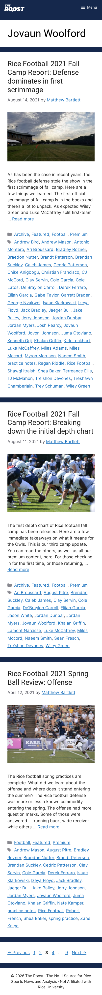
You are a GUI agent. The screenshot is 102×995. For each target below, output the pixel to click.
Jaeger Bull (60, 310)
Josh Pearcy (49, 325)
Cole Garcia (61, 279)
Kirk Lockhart (77, 340)
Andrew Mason (56, 242)
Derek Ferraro (72, 287)
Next (79, 952)
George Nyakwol (23, 302)
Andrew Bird (26, 242)
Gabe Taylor (46, 295)
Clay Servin (37, 279)
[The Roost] (14, 7)
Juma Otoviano (76, 333)
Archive (21, 234)
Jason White (19, 615)
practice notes (21, 363)
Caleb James (38, 264)
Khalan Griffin (47, 340)
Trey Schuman (49, 386)
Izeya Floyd (42, 880)
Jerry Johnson (36, 317)
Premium (79, 234)
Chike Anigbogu (23, 272)
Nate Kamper (70, 903)
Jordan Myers (21, 325)
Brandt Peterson (56, 257)
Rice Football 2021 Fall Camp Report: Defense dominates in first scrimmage (43, 77)
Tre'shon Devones (53, 378)
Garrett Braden (76, 295)
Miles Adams (54, 348)
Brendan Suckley (24, 865)
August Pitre (56, 592)
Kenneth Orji (19, 340)
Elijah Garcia (19, 295)
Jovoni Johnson (43, 333)
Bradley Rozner (71, 249)
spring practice (63, 918)
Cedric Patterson (70, 264)
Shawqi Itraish (21, 370)
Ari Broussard (39, 249)
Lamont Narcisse (24, 630)
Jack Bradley (33, 310)
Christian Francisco (60, 272)
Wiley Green (78, 386)
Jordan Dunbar (66, 317)
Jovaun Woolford (38, 623)
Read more (23, 218)
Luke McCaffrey (23, 348)
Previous (18, 952)
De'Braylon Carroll (38, 287)
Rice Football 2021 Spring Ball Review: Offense (47, 678)
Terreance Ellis (77, 370)
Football (60, 234)
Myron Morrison (40, 355)
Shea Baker (49, 370)
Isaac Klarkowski (59, 302)
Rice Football (80, 363)
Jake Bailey (43, 887)
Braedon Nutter (22, 257)
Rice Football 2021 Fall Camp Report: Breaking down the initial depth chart (50, 423)
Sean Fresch (66, 638)
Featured (40, 234)
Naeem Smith (71, 355)
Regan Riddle (51, 363)
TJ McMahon (20, 378)
